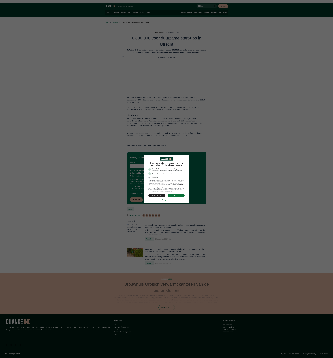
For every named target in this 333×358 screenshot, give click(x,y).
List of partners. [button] (180, 184)
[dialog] (166, 179)
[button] (166, 177)
